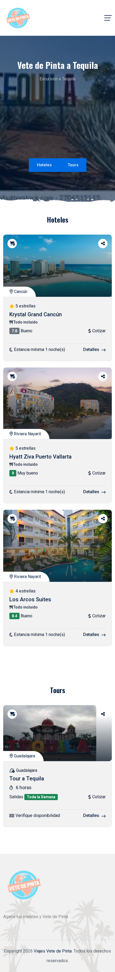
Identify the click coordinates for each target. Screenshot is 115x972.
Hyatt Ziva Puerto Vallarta (40, 456)
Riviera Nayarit (27, 433)
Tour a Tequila (26, 779)
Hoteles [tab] (44, 165)
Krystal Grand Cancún (35, 314)
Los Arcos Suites (30, 599)
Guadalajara (24, 755)
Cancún (20, 291)
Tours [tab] (73, 165)
